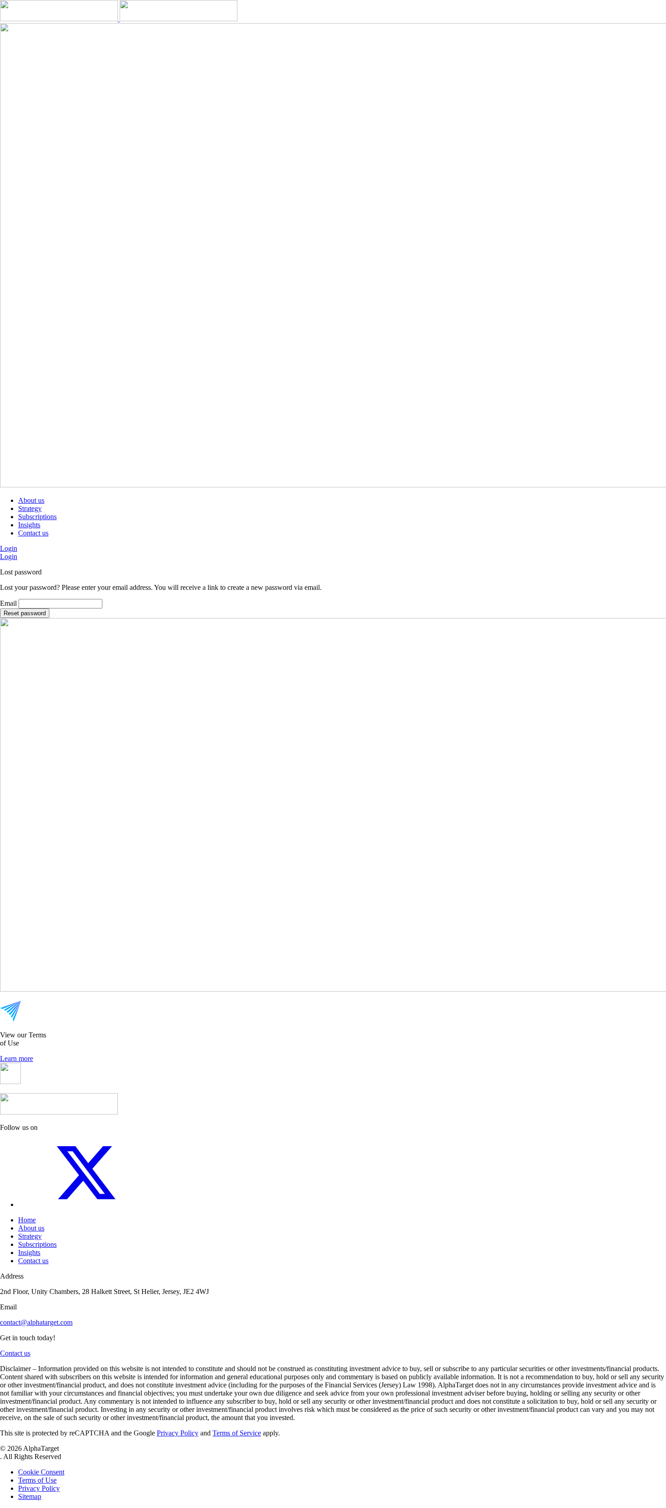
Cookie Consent (41, 1472)
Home (27, 1220)
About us (31, 500)
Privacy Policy (177, 1433)
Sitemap (29, 1496)
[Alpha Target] (118, 19)
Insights (29, 525)
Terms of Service (236, 1433)
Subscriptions (37, 517)
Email (8, 603)
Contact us (33, 533)
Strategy (30, 508)
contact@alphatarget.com (36, 1322)
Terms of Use (37, 1480)
